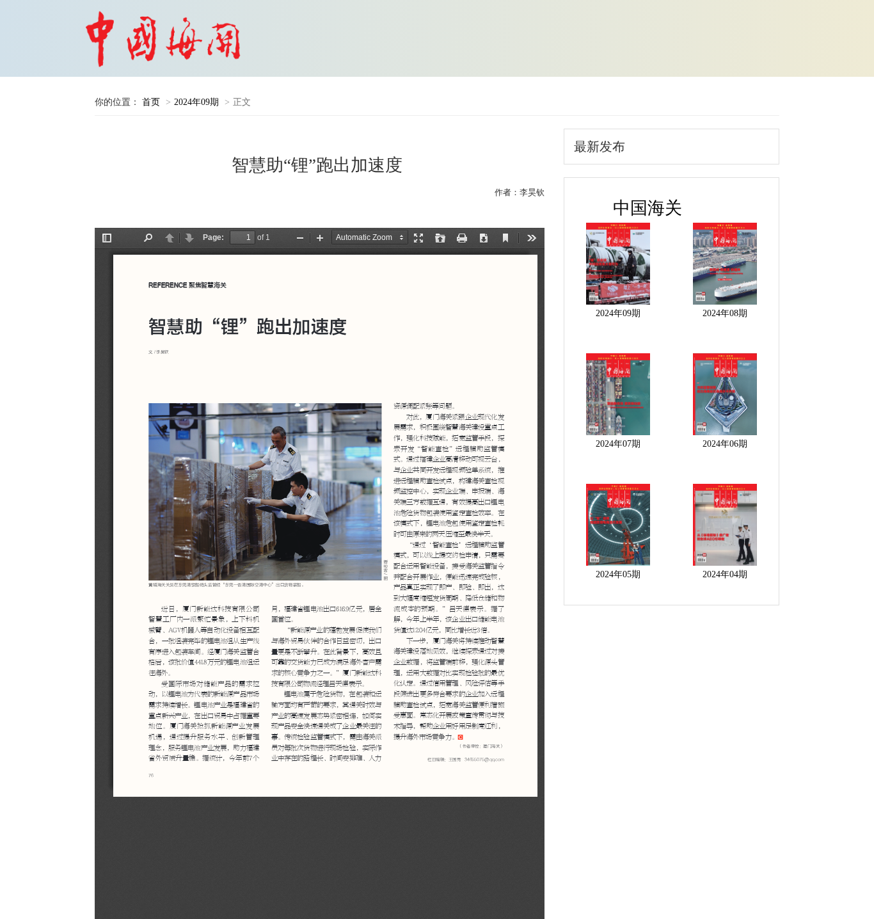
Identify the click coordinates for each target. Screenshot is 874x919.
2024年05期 (618, 574)
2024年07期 (618, 444)
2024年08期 (725, 313)
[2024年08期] (725, 264)
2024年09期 (196, 102)
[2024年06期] (725, 394)
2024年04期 (725, 574)
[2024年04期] (725, 525)
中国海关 (647, 208)
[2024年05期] (617, 525)
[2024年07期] (617, 394)
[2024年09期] (617, 264)
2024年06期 (725, 444)
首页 (151, 102)
